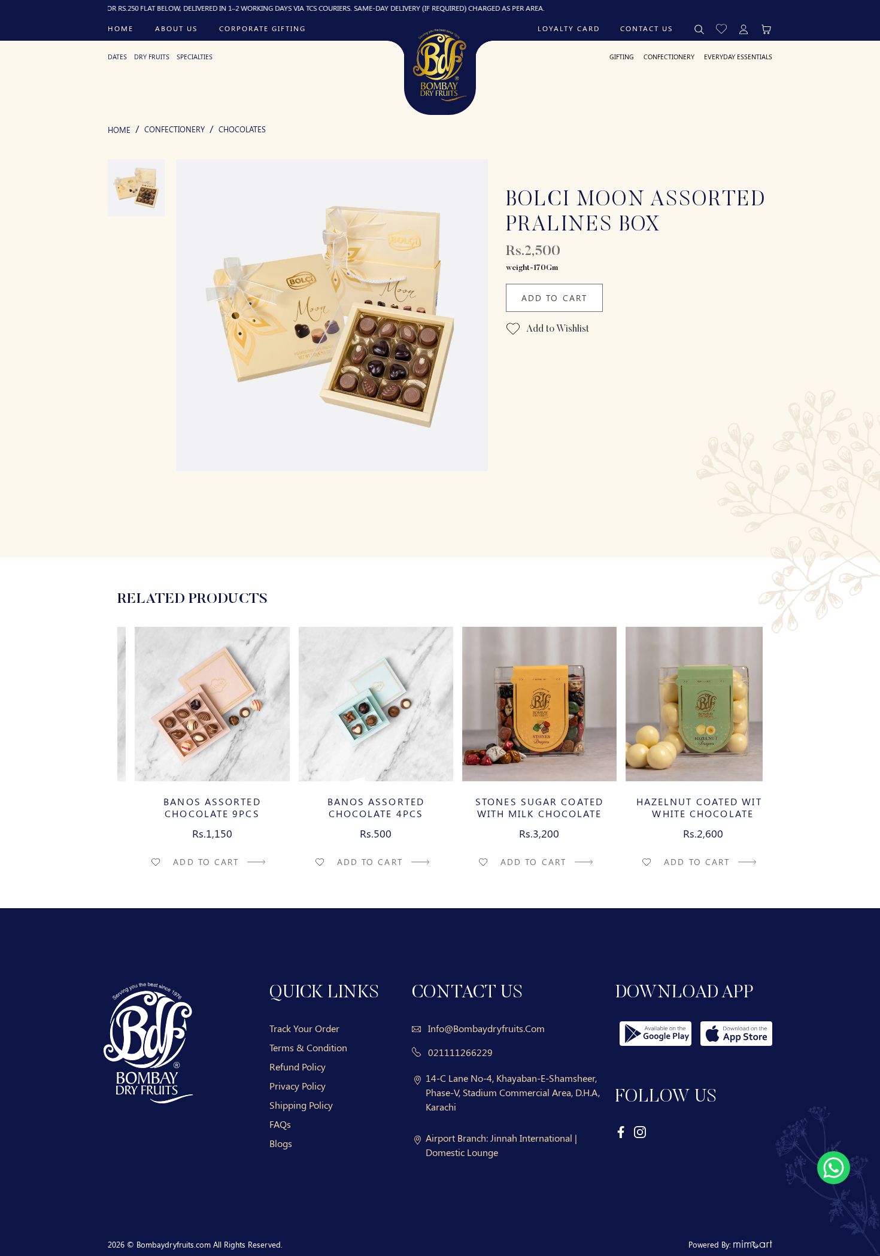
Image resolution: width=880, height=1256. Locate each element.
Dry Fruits (151, 56)
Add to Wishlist (556, 329)
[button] (721, 28)
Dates (117, 56)
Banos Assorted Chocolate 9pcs (194, 808)
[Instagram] (640, 1131)
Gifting (621, 56)
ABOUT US (176, 28)
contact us (646, 28)
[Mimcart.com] (752, 1244)
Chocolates (242, 129)
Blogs (280, 1143)
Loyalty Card (569, 28)
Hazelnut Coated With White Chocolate (685, 808)
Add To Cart (554, 298)
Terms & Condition (308, 1047)
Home (120, 28)
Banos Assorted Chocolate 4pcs (357, 808)
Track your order (304, 1028)
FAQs (280, 1124)
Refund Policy (297, 1066)
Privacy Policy (297, 1085)
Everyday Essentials (738, 56)
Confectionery (669, 56)
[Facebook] (621, 1131)
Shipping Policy (301, 1105)
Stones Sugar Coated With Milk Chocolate (522, 808)
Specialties (195, 56)
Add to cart (190, 861)
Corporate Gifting (262, 28)
